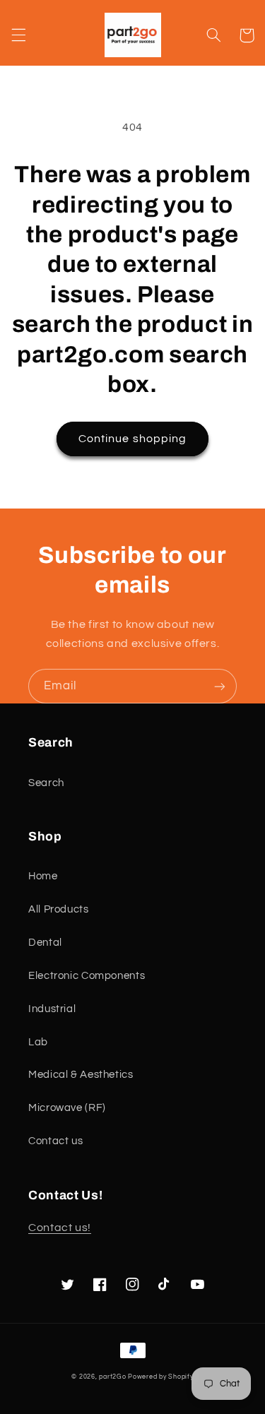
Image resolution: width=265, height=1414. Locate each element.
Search (46, 783)
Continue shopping (132, 438)
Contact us (55, 1141)
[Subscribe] (220, 686)
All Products (58, 909)
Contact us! (59, 1227)
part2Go (112, 1377)
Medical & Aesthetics (81, 1074)
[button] (18, 35)
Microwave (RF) (67, 1108)
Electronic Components (86, 975)
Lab (38, 1042)
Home (43, 876)
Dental (45, 942)
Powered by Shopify (160, 1377)
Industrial (52, 1009)
